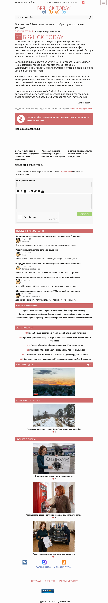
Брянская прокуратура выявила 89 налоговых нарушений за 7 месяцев (57, 359)
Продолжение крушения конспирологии (54, 476)
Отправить (84, 214)
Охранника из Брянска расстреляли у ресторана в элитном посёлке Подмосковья (54, 318)
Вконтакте (24, 562)
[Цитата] (39, 191)
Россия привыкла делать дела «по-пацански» (54, 554)
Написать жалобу (68, 581)
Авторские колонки (28, 400)
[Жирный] (18, 191)
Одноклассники (64, 562)
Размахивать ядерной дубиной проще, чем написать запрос (54, 515)
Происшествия (24, 31)
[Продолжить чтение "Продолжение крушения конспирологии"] (54, 458)
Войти (32, 3)
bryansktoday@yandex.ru (81, 108)
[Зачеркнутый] (28, 191)
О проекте (50, 581)
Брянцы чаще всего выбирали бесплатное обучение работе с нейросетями (54, 314)
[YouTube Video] (42, 191)
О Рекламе (36, 581)
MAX (44, 562)
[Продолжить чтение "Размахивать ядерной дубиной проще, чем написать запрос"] (54, 497)
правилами (66, 171)
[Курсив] (21, 191)
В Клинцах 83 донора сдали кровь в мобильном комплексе (57, 350)
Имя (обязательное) (25, 180)
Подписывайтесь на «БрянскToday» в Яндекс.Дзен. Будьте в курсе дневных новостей (58, 119)
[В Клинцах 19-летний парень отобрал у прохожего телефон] (54, 36)
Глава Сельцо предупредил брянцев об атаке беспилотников (57, 333)
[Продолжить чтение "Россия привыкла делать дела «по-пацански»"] (54, 536)
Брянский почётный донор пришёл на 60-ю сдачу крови (57, 345)
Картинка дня (24, 365)
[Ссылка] (35, 191)
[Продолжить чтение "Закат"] (54, 382)
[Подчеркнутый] (25, 191)
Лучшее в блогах (26, 439)
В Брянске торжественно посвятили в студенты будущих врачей (57, 354)
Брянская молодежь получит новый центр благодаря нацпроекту (54, 310)
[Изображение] (32, 191)
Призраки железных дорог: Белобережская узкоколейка (54, 429)
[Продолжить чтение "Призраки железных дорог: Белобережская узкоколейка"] (54, 415)
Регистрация (21, 3)
